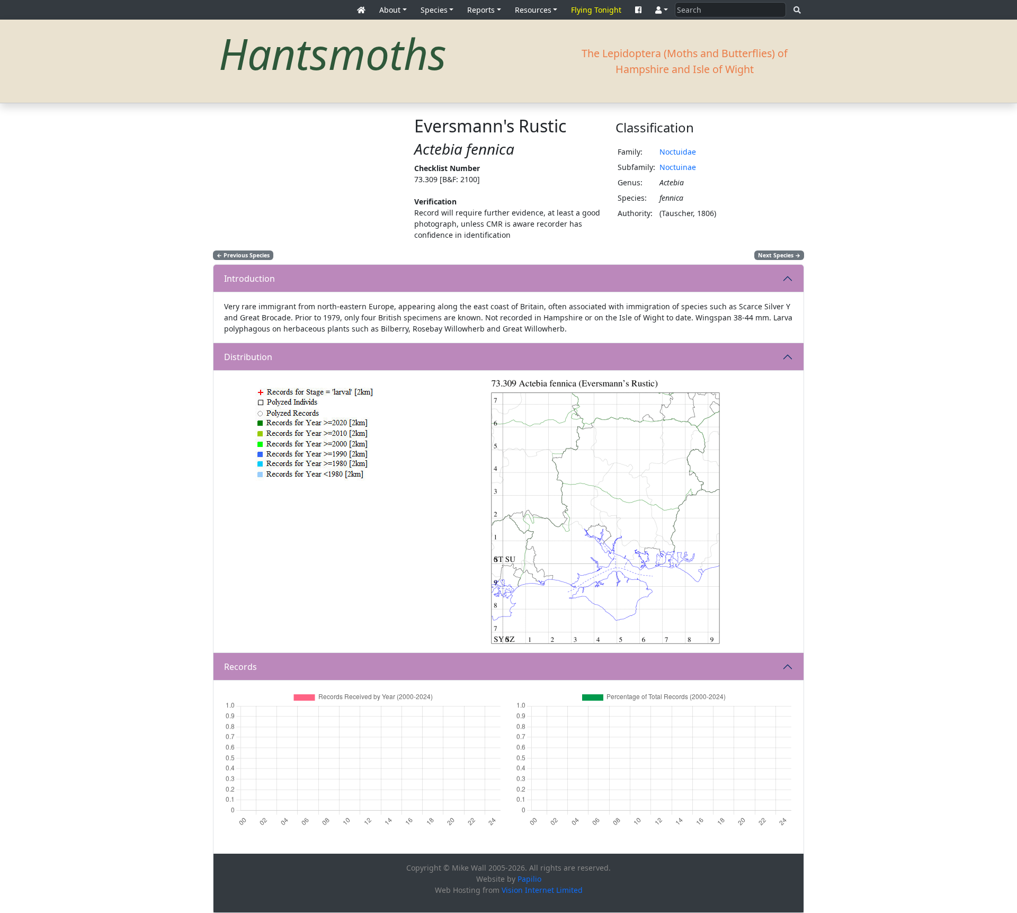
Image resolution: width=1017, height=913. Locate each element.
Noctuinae (677, 167)
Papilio (529, 879)
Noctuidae (677, 152)
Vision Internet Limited (542, 890)
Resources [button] (533, 10)
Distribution (248, 357)
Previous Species (243, 255)
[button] (661, 10)
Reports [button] (481, 10)
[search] (797, 9)
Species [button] (434, 10)
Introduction (249, 278)
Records (240, 667)
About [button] (389, 10)
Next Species (779, 255)
